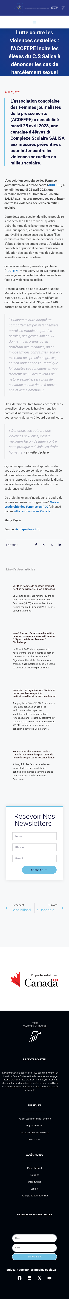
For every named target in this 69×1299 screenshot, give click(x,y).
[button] (35, 22)
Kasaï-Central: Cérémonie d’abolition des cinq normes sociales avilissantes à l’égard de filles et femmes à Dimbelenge (34, 637)
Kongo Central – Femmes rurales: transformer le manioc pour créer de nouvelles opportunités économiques (33, 754)
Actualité (34, 1175)
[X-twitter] (39, 1278)
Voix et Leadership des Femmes (34, 1118)
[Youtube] (49, 1278)
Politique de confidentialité (34, 1195)
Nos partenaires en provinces (34, 1132)
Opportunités (34, 1182)
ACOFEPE (54, 185)
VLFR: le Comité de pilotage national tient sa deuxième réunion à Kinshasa (34, 587)
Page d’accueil (34, 1168)
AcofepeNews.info (27, 529)
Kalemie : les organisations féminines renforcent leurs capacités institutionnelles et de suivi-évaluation (34, 693)
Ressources (34, 1139)
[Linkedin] (29, 1278)
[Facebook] (19, 1278)
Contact (34, 1188)
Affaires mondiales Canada (32, 511)
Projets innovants (34, 1125)
